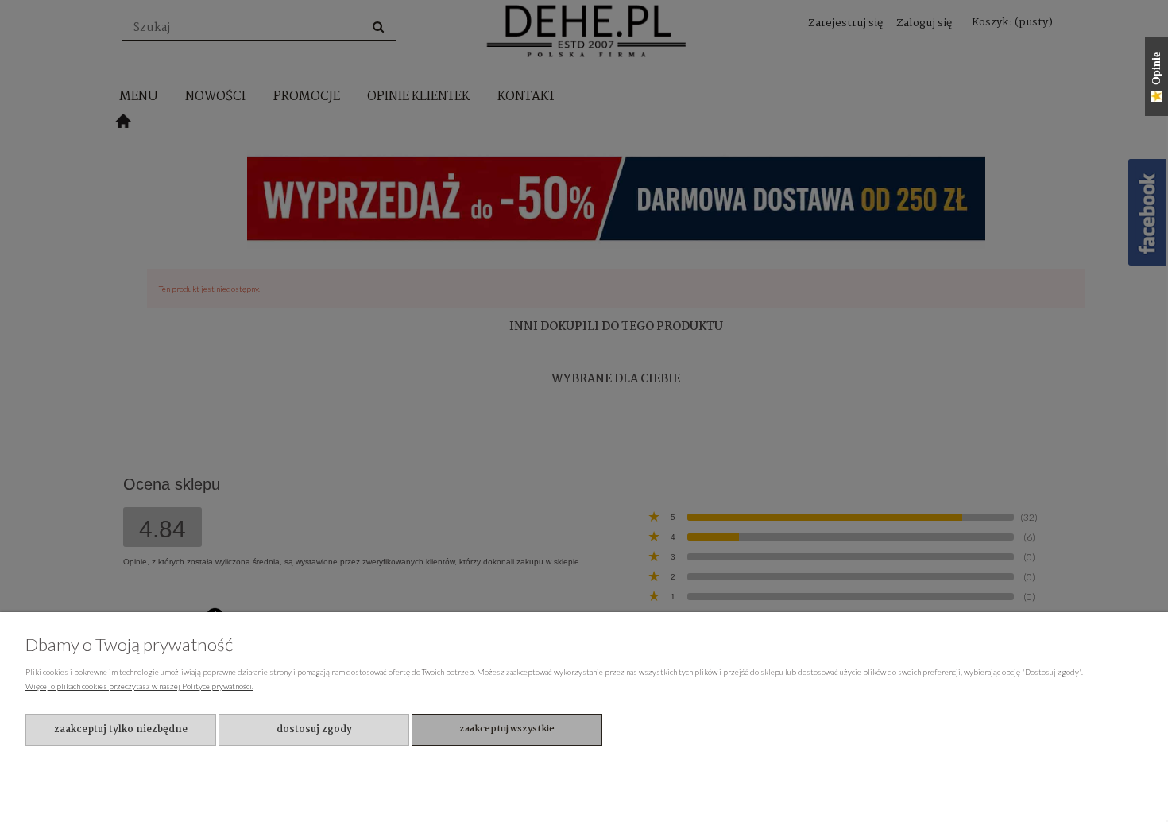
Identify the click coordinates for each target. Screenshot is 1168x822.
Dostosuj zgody (314, 729)
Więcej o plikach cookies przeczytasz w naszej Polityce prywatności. (139, 686)
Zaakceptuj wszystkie (507, 729)
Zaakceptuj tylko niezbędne (121, 729)
